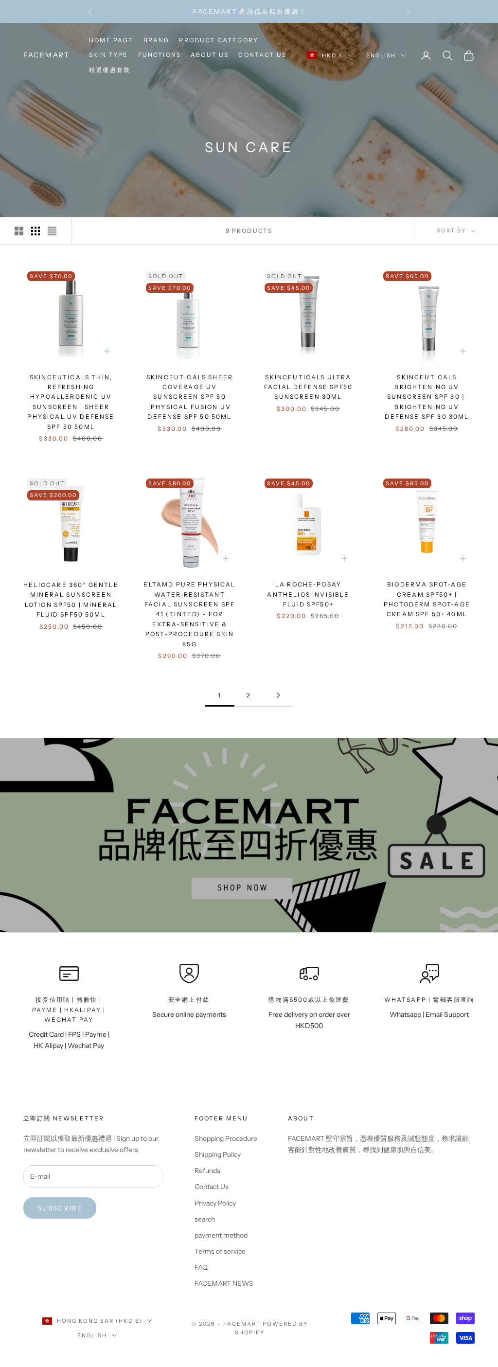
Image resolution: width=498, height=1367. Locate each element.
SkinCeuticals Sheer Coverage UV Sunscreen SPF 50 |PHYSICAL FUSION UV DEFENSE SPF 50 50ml (189, 397)
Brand (156, 40)
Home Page (111, 40)
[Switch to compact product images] (52, 231)
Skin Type (108, 54)
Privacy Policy (215, 1203)
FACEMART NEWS (224, 1283)
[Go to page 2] (278, 695)
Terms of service (220, 1251)
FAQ (201, 1267)
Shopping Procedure (226, 1138)
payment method (221, 1235)
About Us (210, 54)
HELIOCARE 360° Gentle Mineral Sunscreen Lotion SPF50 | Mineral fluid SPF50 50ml (70, 599)
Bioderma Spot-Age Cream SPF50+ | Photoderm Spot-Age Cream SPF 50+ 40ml (427, 599)
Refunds (207, 1170)
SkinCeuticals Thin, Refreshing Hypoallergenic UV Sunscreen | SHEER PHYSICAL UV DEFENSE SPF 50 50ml (70, 401)
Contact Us (212, 1186)
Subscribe (59, 1208)
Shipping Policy (218, 1154)
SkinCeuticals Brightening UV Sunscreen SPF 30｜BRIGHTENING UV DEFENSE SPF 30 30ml (427, 397)
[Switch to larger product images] (19, 231)
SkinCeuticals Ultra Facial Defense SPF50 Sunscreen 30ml (308, 387)
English (381, 55)
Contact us (262, 54)
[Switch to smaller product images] (35, 231)
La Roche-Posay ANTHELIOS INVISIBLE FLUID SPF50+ (308, 594)
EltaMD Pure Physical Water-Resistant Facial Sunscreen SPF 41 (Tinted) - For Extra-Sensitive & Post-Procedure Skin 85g (189, 614)
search (205, 1219)
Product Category (218, 40)
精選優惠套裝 (109, 69)
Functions (159, 54)
